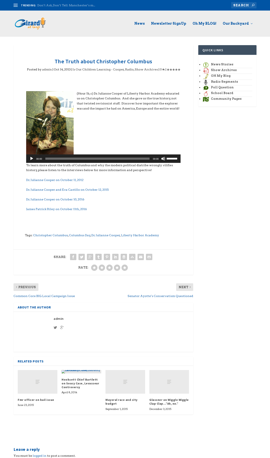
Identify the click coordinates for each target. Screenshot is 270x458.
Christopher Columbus (50, 235)
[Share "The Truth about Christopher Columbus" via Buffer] (124, 257)
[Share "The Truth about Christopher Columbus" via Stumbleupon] (132, 257)
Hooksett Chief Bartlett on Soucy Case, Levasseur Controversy (80, 383)
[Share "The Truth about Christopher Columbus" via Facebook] (73, 257)
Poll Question (222, 87)
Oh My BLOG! (204, 24)
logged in (39, 455)
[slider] (172, 158)
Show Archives (146, 69)
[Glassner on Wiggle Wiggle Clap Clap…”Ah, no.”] (169, 382)
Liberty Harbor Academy (140, 235)
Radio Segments (224, 81)
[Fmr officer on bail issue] (37, 382)
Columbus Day (79, 235)
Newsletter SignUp (168, 24)
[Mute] (163, 159)
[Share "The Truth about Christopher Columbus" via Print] (149, 257)
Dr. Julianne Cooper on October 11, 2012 (55, 180)
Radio (129, 69)
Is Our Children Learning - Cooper (98, 69)
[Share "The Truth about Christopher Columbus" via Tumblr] (98, 257)
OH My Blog (221, 75)
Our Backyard (236, 24)
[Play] (32, 159)
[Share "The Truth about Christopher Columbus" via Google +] (90, 257)
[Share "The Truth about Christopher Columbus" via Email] (140, 257)
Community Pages (226, 98)
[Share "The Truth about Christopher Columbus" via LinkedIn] (115, 257)
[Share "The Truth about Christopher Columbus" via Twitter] (81, 257)
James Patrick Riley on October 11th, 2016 (56, 209)
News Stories (222, 64)
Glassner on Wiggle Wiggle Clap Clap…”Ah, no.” (169, 401)
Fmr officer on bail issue (36, 400)
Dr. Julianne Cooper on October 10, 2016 (55, 199)
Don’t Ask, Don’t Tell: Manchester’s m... (66, 5)
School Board (222, 93)
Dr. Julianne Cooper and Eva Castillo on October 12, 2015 (67, 189)
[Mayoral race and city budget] (125, 382)
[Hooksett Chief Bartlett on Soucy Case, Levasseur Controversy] (81, 371)
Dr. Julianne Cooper (105, 235)
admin (47, 69)
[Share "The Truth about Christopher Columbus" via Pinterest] (107, 257)
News (139, 24)
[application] (103, 158)
